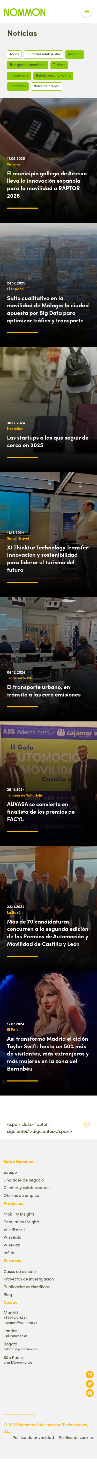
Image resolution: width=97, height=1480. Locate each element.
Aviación (74, 53)
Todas (14, 53)
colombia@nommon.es (21, 1348)
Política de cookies (76, 1437)
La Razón (15, 912)
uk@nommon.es (15, 1335)
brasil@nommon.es (18, 1362)
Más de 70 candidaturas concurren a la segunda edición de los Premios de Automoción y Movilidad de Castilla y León (47, 932)
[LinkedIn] (90, 1374)
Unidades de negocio (24, 1180)
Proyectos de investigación (29, 1279)
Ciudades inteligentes (43, 53)
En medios (18, 85)
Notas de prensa (46, 85)
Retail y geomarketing (53, 75)
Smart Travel (18, 538)
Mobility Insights (19, 1214)
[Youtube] (90, 1393)
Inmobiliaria (19, 75)
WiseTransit (14, 1229)
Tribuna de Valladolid (25, 795)
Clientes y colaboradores (27, 1187)
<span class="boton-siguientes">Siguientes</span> (39, 1127)
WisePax (12, 1244)
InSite (9, 1252)
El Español (16, 288)
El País (12, 1029)
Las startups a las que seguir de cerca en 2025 (47, 441)
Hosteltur (15, 428)
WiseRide (12, 1237)
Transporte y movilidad (28, 64)
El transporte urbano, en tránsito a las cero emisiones (44, 690)
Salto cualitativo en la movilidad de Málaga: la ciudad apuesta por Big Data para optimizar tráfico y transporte (48, 309)
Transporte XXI (19, 677)
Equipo (10, 1172)
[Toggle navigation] (86, 11)
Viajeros (14, 164)
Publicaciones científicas (27, 1286)
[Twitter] (90, 1383)
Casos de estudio (20, 1271)
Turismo (59, 64)
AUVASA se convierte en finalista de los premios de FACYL (41, 811)
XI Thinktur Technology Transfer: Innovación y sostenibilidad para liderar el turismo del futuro (48, 558)
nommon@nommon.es (20, 1322)
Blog (8, 1294)
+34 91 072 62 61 (15, 1317)
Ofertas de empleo (21, 1195)
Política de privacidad (33, 1437)
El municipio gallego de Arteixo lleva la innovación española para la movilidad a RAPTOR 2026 (47, 184)
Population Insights (22, 1221)
